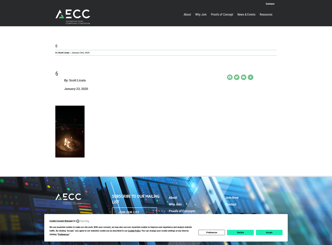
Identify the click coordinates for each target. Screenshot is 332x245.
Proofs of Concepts (182, 211)
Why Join (175, 204)
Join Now (231, 197)
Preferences (211, 232)
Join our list (128, 212)
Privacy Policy (200, 240)
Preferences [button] (63, 234)
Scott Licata (63, 53)
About (173, 197)
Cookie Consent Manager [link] (61, 221)
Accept (269, 232)
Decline (240, 232)
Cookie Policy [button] (134, 231)
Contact (230, 204)
